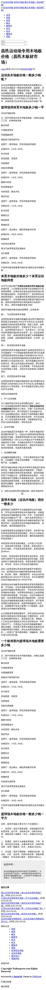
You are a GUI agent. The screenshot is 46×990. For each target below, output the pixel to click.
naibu (3, 69)
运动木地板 (27, 69)
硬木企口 (15, 956)
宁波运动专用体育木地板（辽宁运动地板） (20, 898)
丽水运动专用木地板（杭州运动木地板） (19, 914)
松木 (8, 31)
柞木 (8, 28)
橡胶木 (9, 34)
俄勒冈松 (15, 958)
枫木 (8, 23)
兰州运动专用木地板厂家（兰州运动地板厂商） (22, 908)
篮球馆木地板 (17, 950)
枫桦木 (9, 26)
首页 (8, 15)
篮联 (8, 18)
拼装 (8, 20)
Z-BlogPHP (17, 977)
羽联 (8, 36)
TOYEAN (36, 977)
